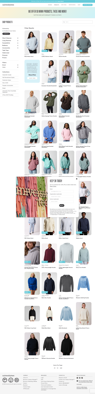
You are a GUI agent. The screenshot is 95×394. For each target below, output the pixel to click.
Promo (4, 58)
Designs (50, 4)
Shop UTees (53, 186)
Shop (79, 4)
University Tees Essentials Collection (9, 91)
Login (42, 377)
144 (61, 368)
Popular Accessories (7, 85)
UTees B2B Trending (7, 95)
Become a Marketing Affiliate (30, 381)
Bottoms (5, 45)
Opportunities (72, 4)
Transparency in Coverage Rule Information (48, 389)
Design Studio (87, 4)
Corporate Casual (6, 75)
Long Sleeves (6, 40)
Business (25, 385)
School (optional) (54, 199)
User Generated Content (47, 387)
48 (54, 368)
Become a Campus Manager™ (30, 379)
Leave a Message (63, 385)
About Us (25, 377)
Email (51, 189)
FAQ (42, 379)
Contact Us (61, 381)
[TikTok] (82, 378)
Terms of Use (62, 214)
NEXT (62, 205)
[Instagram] (77, 378)
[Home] (8, 5)
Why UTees (63, 4)
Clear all (6, 33)
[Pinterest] (80, 378)
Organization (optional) (56, 194)
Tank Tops (5, 50)
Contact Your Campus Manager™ (67, 379)
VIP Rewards (26, 388)
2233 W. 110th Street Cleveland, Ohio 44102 (82, 387)
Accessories (6, 48)
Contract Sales (26, 387)
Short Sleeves (6, 38)
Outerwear (5, 53)
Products (56, 4)
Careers (25, 383)
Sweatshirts (6, 43)
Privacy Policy (54, 214)
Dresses (4, 55)
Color (3, 67)
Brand (4, 65)
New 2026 (5, 83)
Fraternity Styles (6, 80)
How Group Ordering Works (47, 381)
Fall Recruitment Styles (8, 77)
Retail (3, 88)
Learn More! (61, 1)
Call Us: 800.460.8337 (64, 383)
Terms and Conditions (46, 385)
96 (57, 368)
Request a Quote (63, 377)
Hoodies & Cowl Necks (10, 31)
